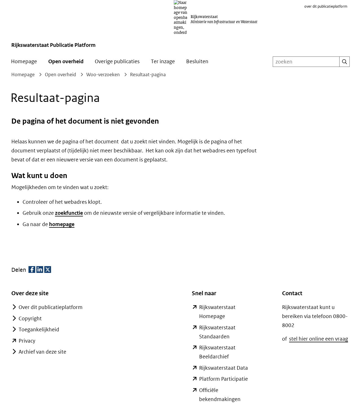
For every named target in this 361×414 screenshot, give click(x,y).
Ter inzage (163, 61)
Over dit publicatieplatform (51, 307)
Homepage (24, 61)
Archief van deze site (42, 352)
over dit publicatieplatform (325, 6)
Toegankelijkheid (39, 329)
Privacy (27, 341)
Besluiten (197, 61)
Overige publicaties (117, 61)
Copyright (30, 318)
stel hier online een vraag (318, 339)
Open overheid (65, 61)
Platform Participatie (223, 379)
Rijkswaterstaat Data (223, 368)
